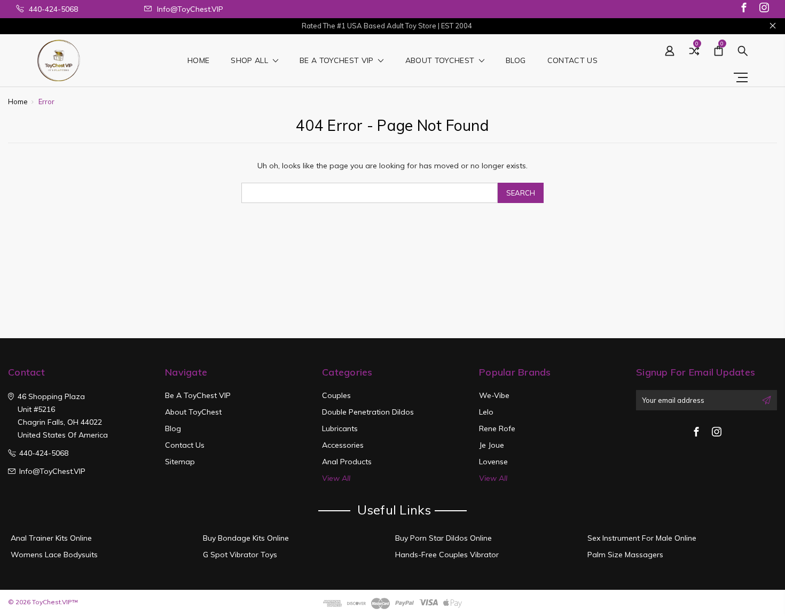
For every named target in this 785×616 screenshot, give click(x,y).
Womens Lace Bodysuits (54, 554)
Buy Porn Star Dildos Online (443, 538)
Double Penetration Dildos (368, 412)
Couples (336, 395)
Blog (515, 61)
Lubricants (340, 428)
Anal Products (347, 461)
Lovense (493, 461)
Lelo (486, 412)
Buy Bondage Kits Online (246, 538)
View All (336, 478)
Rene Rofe (497, 428)
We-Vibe (494, 395)
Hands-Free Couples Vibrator (447, 554)
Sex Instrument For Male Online (641, 538)
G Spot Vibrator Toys (240, 554)
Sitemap (180, 461)
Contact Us (572, 61)
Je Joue (491, 445)
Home (198, 61)
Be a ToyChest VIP (338, 61)
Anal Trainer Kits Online (51, 538)
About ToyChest (441, 61)
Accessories (343, 445)
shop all (250, 61)
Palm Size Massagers (625, 554)
